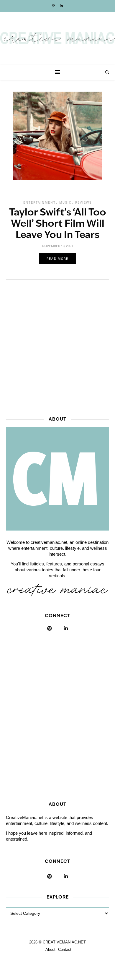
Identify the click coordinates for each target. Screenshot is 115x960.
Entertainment (39, 202)
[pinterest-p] (53, 6)
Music (65, 202)
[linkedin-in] (61, 6)
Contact (64, 949)
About (50, 949)
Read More (57, 259)
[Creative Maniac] (57, 38)
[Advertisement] (57, 346)
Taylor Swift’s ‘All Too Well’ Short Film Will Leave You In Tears (57, 224)
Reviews (83, 202)
